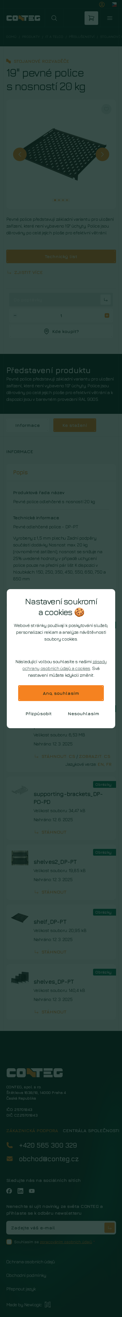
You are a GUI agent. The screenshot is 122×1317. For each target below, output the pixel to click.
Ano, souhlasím (61, 693)
